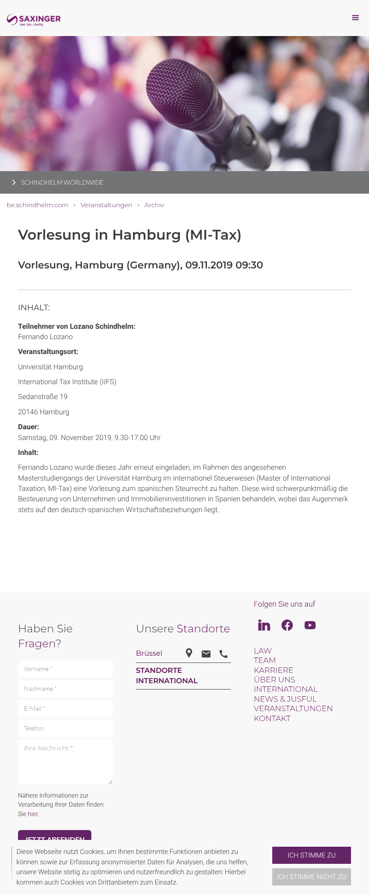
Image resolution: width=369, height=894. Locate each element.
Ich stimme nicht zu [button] (311, 877)
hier (33, 814)
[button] (268, 867)
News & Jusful (285, 699)
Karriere (273, 670)
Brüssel (149, 653)
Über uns (274, 680)
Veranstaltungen (293, 708)
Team (265, 660)
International (286, 689)
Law (263, 651)
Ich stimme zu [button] (312, 855)
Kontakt (272, 718)
